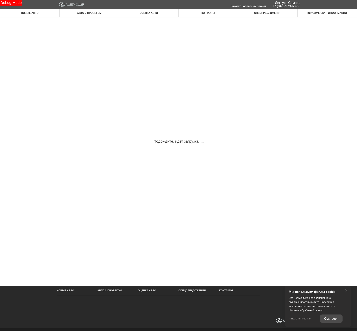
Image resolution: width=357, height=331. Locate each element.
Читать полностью (300, 318)
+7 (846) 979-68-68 (286, 6)
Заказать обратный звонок (249, 6)
